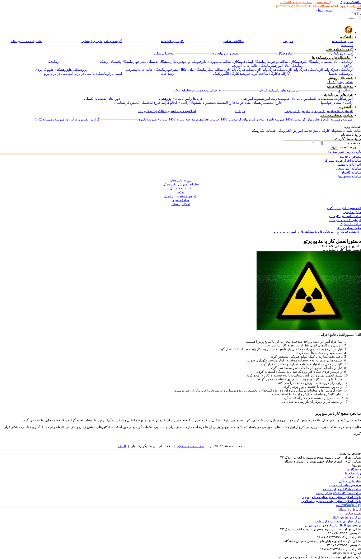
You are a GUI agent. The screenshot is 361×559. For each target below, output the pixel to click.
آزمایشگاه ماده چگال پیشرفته (188, 69)
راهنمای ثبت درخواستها (337, 102)
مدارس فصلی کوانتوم (336, 115)
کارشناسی (336, 98)
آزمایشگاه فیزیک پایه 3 (275, 69)
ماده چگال (285, 53)
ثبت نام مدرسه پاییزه (153, 119)
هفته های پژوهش (340, 78)
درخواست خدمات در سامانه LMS (197, 90)
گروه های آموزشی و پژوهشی (101, 41)
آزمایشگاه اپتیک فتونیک (252, 61)
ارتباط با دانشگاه (349, 509)
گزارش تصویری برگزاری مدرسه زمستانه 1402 (67, 119)
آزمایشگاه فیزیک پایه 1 (337, 69)
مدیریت (288, 41)
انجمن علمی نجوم (296, 111)
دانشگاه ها (354, 469)
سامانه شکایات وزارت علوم (342, 489)
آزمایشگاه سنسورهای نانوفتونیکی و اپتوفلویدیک (205, 61)
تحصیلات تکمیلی (319, 98)
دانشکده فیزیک (350, 2)
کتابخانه (240, 111)
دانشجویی (345, 107)
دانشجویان (337, 130)
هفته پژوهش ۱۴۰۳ (340, 82)
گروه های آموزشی (339, 49)
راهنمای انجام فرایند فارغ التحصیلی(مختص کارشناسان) (151, 102)
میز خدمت (311, 130)
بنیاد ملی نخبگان (350, 481)
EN (353, 13)
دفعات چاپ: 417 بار (190, 446)
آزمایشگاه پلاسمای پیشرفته (154, 61)
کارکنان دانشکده (172, 41)
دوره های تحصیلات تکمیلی (102, 98)
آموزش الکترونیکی (290, 130)
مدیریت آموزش (271, 98)
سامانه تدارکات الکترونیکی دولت (338, 493)
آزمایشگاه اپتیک (219, 69)
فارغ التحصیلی (272, 102)
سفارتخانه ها (352, 477)
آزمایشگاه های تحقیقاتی (337, 61)
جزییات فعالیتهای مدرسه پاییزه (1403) (194, 119)
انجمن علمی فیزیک (321, 111)
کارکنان (324, 130)
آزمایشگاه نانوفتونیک (308, 61)
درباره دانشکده (342, 41)
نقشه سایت (353, 513)
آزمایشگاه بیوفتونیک (281, 61)
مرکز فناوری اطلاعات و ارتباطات (338, 521)
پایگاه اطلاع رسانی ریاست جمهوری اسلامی (331, 501)
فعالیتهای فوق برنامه (152, 111)
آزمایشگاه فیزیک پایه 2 (306, 69)
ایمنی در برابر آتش (80, 73)
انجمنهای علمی (343, 111)
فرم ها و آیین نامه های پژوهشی (180, 98)
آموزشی (348, 98)
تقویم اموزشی (251, 98)
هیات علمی (353, 130)
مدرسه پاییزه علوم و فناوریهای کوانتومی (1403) (252, 119)
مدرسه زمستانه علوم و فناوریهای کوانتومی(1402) (319, 119)
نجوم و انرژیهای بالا (226, 53)
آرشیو (339, 505)
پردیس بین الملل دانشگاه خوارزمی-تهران (333, 525)
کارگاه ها (284, 73)
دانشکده (346, 37)
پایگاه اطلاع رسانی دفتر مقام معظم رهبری (331, 497)
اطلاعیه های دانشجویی (181, 111)
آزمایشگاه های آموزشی (288, 65)
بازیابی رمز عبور (349, 151)
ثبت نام (333, 151)
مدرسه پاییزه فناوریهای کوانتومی (305, 2)
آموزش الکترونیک (340, 86)
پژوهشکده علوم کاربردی (52, 69)
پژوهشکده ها (78, 69)
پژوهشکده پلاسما (341, 73)
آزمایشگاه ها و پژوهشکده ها (332, 58)
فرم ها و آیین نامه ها (338, 94)
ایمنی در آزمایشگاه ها (107, 73)
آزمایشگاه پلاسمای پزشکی (117, 61)
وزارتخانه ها (353, 473)
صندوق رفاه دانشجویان (345, 485)
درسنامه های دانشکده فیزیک (278, 90)
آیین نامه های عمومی (295, 98)
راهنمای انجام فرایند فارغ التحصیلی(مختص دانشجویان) (226, 102)
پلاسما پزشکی (164, 53)
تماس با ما (325, 10)
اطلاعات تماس (233, 41)
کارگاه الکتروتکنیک (226, 73)
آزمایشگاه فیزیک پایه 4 (244, 69)
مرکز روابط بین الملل (346, 517)
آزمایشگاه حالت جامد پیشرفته (147, 69)
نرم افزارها (345, 90)
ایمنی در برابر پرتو (56, 73)
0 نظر (122, 446)
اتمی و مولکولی (342, 53)
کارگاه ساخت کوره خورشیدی (258, 73)
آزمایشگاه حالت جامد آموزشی (252, 65)
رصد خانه (167, 73)
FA (359, 13)
